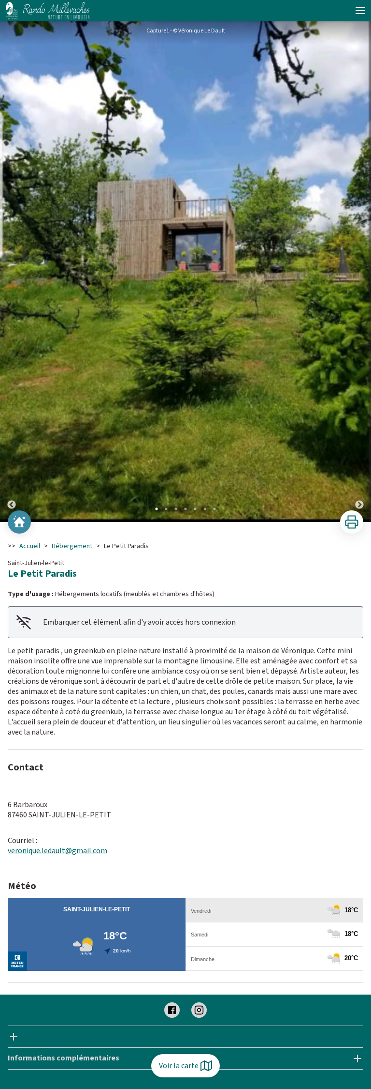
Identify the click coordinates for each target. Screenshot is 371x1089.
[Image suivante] (359, 271)
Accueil (29, 546)
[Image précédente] (11, 271)
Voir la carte (179, 1065)
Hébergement (72, 546)
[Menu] (360, 10)
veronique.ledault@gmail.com (57, 850)
